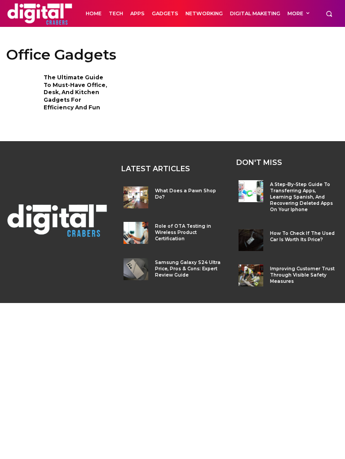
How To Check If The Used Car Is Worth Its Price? (302, 236)
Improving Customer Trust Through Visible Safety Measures (302, 275)
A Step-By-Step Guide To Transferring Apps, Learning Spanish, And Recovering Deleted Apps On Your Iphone (301, 197)
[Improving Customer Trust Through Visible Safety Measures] (251, 275)
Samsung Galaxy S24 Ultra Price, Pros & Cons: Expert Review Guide (188, 269)
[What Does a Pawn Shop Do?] (136, 197)
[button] (329, 13)
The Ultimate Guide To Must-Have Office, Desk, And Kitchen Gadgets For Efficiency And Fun (75, 92)
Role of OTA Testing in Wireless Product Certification (183, 232)
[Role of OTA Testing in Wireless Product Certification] (136, 233)
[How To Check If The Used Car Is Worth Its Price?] (251, 240)
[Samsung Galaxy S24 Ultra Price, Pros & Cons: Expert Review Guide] (136, 269)
